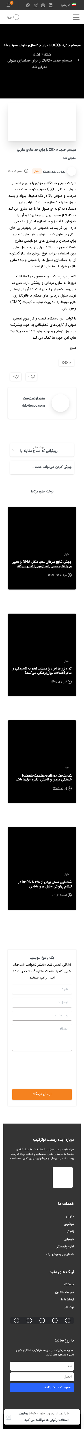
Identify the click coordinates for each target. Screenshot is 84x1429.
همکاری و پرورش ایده (60, 1254)
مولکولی (69, 1224)
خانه (47, 54)
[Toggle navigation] (76, 17)
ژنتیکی (70, 1231)
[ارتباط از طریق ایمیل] (67, 1320)
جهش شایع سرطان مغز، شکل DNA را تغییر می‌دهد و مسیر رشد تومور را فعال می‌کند (42, 564)
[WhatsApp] (28, 5)
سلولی (70, 1216)
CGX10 (66, 362)
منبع (73, 348)
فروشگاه (69, 1284)
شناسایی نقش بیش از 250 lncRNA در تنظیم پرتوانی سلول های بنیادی (45, 884)
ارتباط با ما (67, 1299)
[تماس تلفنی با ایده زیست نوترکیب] (55, 1320)
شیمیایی (69, 1239)
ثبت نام (69, 1307)
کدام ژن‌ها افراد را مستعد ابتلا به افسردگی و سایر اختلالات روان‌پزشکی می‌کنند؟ (42, 671)
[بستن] (8, 1417)
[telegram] (35, 5)
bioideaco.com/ (33, 405)
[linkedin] (50, 5)
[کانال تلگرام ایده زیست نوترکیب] (29, 1320)
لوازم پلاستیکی (65, 1246)
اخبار (36, 54)
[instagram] (43, 5)
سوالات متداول (64, 1292)
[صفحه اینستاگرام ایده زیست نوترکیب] (16, 1320)
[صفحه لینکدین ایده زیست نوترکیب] (42, 1320)
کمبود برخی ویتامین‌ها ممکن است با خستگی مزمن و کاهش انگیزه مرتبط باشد (44, 777)
